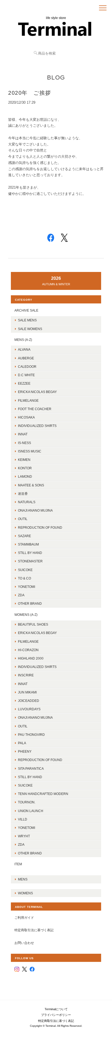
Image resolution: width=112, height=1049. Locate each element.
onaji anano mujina (35, 510)
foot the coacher (34, 409)
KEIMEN (24, 459)
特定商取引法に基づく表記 (34, 930)
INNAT (22, 434)
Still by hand (30, 552)
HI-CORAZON (28, 650)
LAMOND (25, 476)
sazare (24, 536)
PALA (22, 743)
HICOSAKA (26, 417)
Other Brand (30, 603)
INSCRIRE (26, 675)
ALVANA (24, 349)
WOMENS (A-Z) (26, 614)
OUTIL (22, 519)
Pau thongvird (31, 734)
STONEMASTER (30, 561)
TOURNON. (26, 802)
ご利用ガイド (24, 917)
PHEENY (25, 751)
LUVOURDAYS (29, 709)
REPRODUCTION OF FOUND (40, 527)
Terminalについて (56, 1009)
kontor (25, 468)
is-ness (24, 443)
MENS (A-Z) (23, 339)
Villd (22, 819)
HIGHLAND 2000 (30, 658)
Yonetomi (26, 586)
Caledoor (27, 366)
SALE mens (27, 320)
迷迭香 (23, 493)
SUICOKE (25, 570)
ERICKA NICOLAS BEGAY (37, 392)
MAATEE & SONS (31, 485)
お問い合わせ (24, 943)
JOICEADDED (28, 700)
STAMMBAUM (28, 544)
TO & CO (24, 578)
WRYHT (24, 836)
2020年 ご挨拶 (29, 93)
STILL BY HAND (30, 777)
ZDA (21, 595)
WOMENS (25, 893)
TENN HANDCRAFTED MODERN (43, 794)
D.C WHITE (26, 375)
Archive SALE (26, 310)
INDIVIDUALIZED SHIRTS (37, 425)
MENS (22, 879)
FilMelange (28, 400)
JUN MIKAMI (27, 692)
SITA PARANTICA (31, 768)
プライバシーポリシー (56, 1014)
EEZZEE (24, 383)
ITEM (18, 864)
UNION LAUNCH (30, 811)
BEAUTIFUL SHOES (33, 624)
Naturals (26, 502)
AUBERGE (26, 358)
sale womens (30, 329)
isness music (29, 451)
